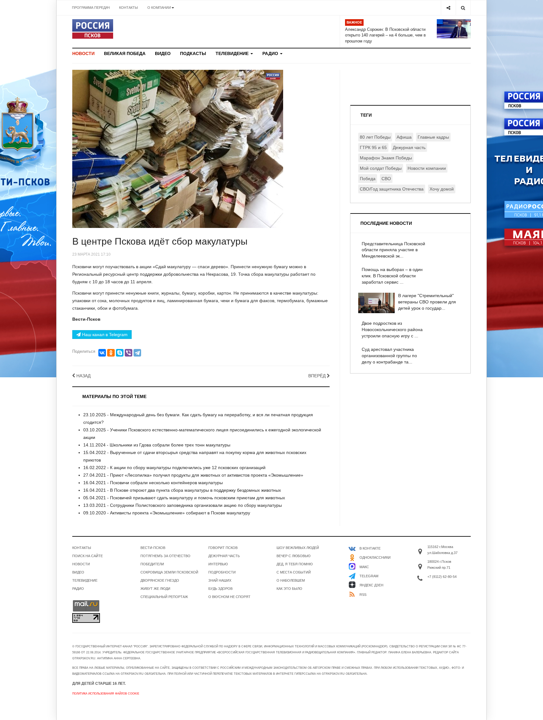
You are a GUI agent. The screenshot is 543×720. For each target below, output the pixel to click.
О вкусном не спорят (229, 597)
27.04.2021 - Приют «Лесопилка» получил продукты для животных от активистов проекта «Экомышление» (193, 475)
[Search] (463, 7)
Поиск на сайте (87, 556)
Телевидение (233, 53)
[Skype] (119, 353)
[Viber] (128, 353)
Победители (152, 564)
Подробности (222, 572)
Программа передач (91, 7)
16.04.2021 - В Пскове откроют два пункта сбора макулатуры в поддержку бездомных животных (182, 490)
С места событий (294, 572)
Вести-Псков (152, 548)
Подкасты (193, 53)
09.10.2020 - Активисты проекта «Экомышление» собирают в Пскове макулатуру (166, 512)
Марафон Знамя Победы (386, 157)
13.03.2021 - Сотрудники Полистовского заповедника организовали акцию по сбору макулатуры (182, 505)
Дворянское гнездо (159, 580)
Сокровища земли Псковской (169, 572)
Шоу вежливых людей (298, 548)
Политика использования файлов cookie (105, 693)
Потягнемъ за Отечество (165, 556)
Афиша (404, 137)
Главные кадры (433, 137)
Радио (270, 53)
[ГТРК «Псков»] (92, 29)
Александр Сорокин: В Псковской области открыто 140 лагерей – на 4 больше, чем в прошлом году (385, 35)
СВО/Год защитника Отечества (392, 188)
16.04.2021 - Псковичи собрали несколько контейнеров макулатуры (153, 482)
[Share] (448, 7)
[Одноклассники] (111, 353)
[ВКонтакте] (102, 353)
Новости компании (427, 168)
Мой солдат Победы (381, 168)
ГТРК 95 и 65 (373, 147)
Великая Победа (124, 53)
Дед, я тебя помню (295, 564)
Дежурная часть (409, 147)
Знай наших (219, 580)
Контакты (128, 7)
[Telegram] (137, 353)
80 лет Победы (375, 137)
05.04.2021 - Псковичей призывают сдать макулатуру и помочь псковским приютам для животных (184, 497)
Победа (368, 178)
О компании (159, 7)
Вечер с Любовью (293, 556)
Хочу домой (442, 188)
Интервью (218, 564)
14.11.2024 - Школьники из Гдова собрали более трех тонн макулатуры (156, 444)
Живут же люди (155, 588)
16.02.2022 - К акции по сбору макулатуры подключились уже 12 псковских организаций (174, 467)
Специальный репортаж (164, 597)
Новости (83, 53)
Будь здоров (220, 588)
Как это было (289, 588)
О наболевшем (291, 580)
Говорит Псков (223, 548)
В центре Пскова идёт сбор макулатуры (160, 241)
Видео (163, 53)
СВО (386, 178)
